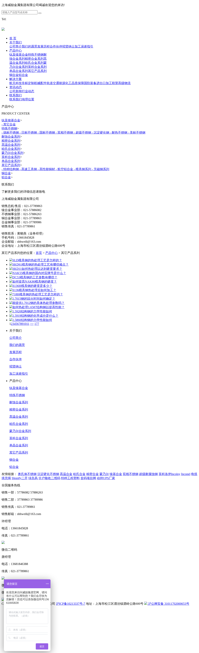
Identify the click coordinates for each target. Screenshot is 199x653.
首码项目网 (88, 478)
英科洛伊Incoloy (169, 474)
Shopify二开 (20, 478)
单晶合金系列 (18, 445)
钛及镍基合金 (18, 388)
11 (27, 323)
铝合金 (14, 466)
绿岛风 (33, 478)
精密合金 (92, 474)
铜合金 (14, 459)
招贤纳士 (15, 366)
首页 (39, 252)
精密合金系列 (18, 409)
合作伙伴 (15, 359)
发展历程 (15, 352)
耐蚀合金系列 (18, 402)
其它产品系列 (18, 452)
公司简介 (15, 337)
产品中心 (15, 50)
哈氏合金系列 (18, 423)
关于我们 (15, 42)
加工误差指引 (18, 373)
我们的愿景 (17, 345)
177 (36, 323)
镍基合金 (116, 474)
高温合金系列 (18, 416)
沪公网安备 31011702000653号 (168, 603)
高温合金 (66, 474)
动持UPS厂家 (106, 478)
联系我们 (15, 95)
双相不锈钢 (130, 474)
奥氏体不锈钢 (27, 474)
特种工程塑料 (70, 478)
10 (24, 323)
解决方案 (15, 79)
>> (32, 323)
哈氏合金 (79, 474)
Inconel (185, 474)
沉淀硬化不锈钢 (48, 474)
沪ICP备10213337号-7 (70, 603)
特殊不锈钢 (17, 395)
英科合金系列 (18, 438)
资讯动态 (15, 87)
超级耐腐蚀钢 (148, 474)
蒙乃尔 (104, 474)
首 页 (12, 38)
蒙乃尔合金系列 (20, 431)
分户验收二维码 (49, 478)
